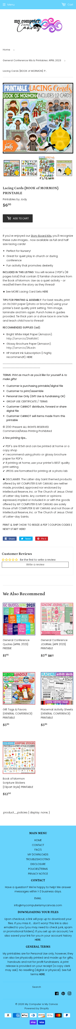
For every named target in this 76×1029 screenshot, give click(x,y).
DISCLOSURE (38, 864)
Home (6, 49)
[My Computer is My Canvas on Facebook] (57, 994)
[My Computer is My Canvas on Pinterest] (63, 994)
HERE (29, 357)
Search (36, 987)
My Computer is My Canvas (41, 1004)
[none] (12, 168)
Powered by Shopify (37, 1008)
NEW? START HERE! (14, 529)
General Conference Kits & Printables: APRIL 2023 (32, 60)
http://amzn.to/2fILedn (21, 348)
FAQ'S (38, 849)
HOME (38, 840)
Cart (70, 4)
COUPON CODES (59, 525)
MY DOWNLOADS (38, 854)
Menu (11, 4)
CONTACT (38, 845)
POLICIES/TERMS (38, 869)
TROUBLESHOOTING (38, 859)
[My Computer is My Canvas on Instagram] (69, 994)
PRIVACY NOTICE (38, 874)
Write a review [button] (35, 564)
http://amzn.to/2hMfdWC (22, 338)
